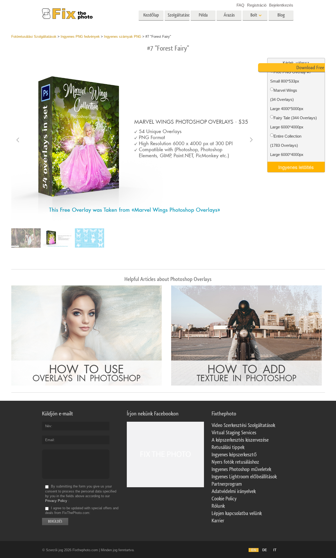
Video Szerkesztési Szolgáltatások (243, 425)
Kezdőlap (151, 15)
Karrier (218, 520)
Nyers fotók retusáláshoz (235, 462)
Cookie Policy (224, 498)
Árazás (229, 15)
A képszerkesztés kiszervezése (240, 440)
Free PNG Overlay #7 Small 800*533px (290, 76)
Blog (281, 15)
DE (264, 550)
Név (48, 426)
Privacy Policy (56, 501)
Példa (203, 15)
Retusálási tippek (228, 447)
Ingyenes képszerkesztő (234, 454)
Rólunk (218, 506)
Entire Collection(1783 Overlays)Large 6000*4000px (286, 145)
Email (49, 440)
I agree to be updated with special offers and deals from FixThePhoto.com (81, 510)
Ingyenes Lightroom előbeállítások (244, 476)
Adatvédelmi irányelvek (234, 491)
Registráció (256, 5)
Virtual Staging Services (234, 432)
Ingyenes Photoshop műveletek (241, 469)
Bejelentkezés (281, 5)
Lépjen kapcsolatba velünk (237, 513)
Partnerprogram (227, 484)
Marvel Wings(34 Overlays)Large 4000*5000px (286, 99)
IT (274, 550)
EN (253, 550)
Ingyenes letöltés (296, 167)
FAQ (240, 5)
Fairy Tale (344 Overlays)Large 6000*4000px (293, 122)
